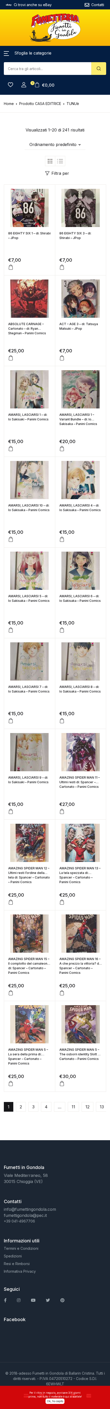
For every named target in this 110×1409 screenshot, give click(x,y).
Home (9, 103)
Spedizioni (13, 1256)
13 (102, 1106)
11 (73, 1106)
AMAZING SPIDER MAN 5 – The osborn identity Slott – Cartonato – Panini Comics (79, 1054)
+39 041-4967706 (19, 1221)
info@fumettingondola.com (30, 1209)
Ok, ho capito (55, 1401)
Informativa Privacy (20, 1271)
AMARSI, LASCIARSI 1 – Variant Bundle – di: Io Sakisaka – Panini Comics (78, 419)
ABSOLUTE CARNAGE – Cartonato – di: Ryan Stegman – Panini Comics (27, 328)
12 (87, 1106)
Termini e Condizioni (21, 1248)
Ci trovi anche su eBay (33, 5)
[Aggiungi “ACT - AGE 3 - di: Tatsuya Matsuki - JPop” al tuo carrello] (61, 358)
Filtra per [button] (60, 173)
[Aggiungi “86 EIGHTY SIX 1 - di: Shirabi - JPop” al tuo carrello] (10, 267)
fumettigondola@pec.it (25, 1215)
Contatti (97, 5)
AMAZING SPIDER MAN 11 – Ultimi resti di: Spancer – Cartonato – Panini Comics (79, 782)
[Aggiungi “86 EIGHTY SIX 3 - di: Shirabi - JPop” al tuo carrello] (61, 267)
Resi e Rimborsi (17, 1263)
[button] (27, 53)
